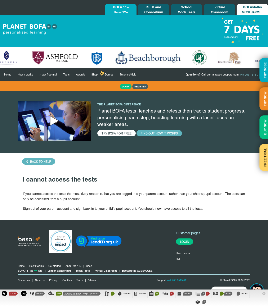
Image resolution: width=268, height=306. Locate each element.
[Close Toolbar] (264, 294)
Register (140, 86)
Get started (54, 266)
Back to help (40, 161)
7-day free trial (48, 74)
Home (7, 74)
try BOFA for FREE (116, 133)
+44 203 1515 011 (177, 280)
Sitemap (92, 280)
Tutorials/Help (128, 74)
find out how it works (159, 133)
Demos (109, 74)
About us (40, 280)
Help (178, 259)
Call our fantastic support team (223, 74)
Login (184, 241)
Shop (94, 74)
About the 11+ (73, 266)
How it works (25, 74)
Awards (80, 74)
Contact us (24, 280)
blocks (243, 293)
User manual (183, 253)
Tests (66, 74)
